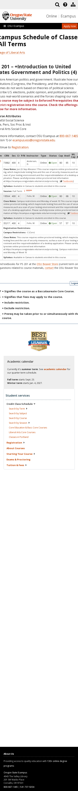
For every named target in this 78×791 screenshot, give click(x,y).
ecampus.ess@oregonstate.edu (34, 140)
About (16, 448)
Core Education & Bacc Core (28, 427)
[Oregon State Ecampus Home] (59, 16)
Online (51, 16)
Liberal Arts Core (22, 432)
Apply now (70, 26)
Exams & (18, 459)
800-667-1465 (68, 136)
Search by (17, 408)
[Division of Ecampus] (73, 4)
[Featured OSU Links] (65, 4)
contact (49, 268)
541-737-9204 (27, 786)
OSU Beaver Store (47, 264)
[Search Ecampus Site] (57, 4)
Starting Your (19, 453)
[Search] (57, 4)
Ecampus (68, 16)
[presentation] (64, 4)
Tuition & (15, 465)
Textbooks (68, 181)
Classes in (18, 437)
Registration (20, 147)
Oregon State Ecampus (15, 772)
